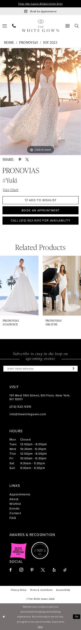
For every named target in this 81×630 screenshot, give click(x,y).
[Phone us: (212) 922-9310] (13, 26)
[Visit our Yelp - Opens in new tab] (54, 570)
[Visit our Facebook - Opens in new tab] (10, 570)
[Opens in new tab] (18, 550)
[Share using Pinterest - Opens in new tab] (20, 159)
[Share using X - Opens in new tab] (27, 159)
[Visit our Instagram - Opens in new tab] (21, 570)
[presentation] (19, 286)
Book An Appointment (41, 210)
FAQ (12, 518)
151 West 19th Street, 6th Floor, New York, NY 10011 (39, 397)
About (13, 499)
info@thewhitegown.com (27, 414)
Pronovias (28, 42)
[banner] (40, 26)
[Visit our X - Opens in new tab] (43, 570)
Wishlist (15, 503)
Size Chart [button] (10, 189)
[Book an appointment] (67, 26)
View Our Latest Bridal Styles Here (40, 3)
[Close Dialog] (4, 617)
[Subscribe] (73, 369)
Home (9, 42)
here (40, 626)
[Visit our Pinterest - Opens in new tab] (32, 570)
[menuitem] (13, 26)
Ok (77, 616)
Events (14, 508)
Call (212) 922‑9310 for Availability (40, 220)
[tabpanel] (40, 101)
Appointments (19, 494)
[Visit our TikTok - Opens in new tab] (64, 570)
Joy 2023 (50, 42)
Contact (15, 513)
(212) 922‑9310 (20, 406)
